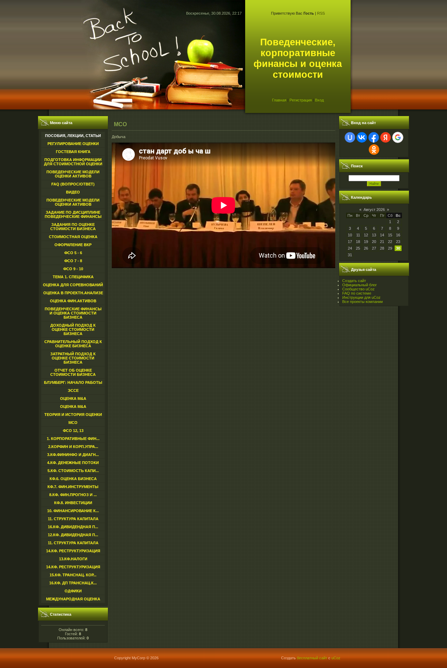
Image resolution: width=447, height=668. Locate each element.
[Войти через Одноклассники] (374, 149)
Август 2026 (374, 209)
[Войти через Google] (397, 137)
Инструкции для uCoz (361, 297)
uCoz (335, 658)
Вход (319, 100)
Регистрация (301, 100)
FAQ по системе (356, 293)
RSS (321, 13)
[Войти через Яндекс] (385, 137)
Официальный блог (359, 285)
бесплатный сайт (312, 658)
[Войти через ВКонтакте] (362, 137)
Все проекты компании (362, 301)
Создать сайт (354, 281)
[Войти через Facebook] (373, 137)
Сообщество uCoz (358, 289)
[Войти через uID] (350, 137)
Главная (279, 100)
